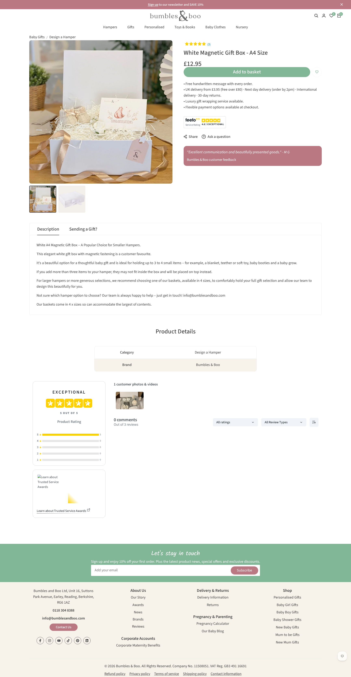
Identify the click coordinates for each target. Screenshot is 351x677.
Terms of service (166, 673)
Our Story (138, 598)
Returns (213, 605)
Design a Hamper (62, 37)
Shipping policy (195, 673)
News (138, 613)
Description (48, 229)
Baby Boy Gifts (287, 613)
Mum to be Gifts (287, 635)
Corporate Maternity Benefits (138, 646)
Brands (138, 620)
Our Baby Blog (213, 631)
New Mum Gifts (287, 643)
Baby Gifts (37, 37)
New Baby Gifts (287, 628)
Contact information (226, 673)
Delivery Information (213, 598)
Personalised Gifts (287, 598)
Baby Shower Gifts (287, 620)
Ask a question (218, 136)
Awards (138, 605)
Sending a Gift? (83, 229)
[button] (317, 72)
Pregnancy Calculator (212, 624)
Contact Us (63, 627)
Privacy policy (139, 673)
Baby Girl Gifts (287, 605)
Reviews (138, 627)
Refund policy (114, 673)
